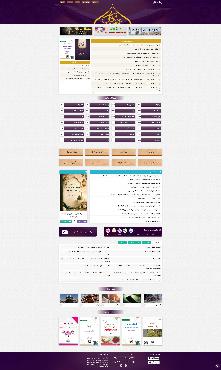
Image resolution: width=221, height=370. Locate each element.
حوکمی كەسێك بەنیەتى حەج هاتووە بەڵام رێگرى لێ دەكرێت (142, 69)
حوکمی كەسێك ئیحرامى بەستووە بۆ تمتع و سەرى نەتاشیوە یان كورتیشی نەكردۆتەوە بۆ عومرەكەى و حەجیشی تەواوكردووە (127, 79)
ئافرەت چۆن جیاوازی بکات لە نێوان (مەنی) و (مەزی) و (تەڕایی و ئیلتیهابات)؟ (139, 206)
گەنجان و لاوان (149, 122)
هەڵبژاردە (123, 152)
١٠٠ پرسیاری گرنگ (97, 152)
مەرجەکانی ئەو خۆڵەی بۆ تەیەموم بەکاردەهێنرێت (78, 78)
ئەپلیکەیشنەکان (71, 152)
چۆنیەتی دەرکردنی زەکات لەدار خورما (81, 75)
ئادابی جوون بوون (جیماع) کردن (82, 65)
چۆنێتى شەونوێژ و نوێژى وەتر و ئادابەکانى (148, 198)
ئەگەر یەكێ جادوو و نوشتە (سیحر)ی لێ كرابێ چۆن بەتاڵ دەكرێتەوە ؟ (141, 213)
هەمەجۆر (149, 140)
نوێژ (123, 110)
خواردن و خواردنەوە (98, 128)
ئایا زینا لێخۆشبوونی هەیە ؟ (152, 221)
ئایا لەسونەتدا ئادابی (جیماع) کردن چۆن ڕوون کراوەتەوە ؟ (144, 187)
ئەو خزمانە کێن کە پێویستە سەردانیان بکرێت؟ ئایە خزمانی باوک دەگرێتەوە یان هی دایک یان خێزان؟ (85, 252)
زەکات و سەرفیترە (72, 110)
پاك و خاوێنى (149, 110)
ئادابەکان (149, 134)
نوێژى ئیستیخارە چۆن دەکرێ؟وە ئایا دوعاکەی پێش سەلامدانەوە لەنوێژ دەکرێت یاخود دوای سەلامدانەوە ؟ (131, 175)
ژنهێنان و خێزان (97, 116)
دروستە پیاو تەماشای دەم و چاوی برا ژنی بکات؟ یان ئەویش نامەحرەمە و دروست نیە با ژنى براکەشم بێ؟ (137, 273)
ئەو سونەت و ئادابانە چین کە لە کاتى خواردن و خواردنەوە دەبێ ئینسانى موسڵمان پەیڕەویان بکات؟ (86, 273)
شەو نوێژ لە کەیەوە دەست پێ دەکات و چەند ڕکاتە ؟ (146, 202)
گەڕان (62, 2)
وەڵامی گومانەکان (70, 163)
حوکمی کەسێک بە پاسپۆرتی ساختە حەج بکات (147, 65)
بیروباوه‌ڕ (149, 104)
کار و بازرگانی (124, 128)
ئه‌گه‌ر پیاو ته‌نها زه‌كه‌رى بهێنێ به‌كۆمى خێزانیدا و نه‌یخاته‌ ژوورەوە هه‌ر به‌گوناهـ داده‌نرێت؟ (135, 194)
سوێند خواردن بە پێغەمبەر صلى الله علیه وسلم (79, 69)
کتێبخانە (70, 2)
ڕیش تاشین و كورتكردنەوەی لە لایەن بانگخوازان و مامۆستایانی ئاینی (141, 57)
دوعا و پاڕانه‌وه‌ (98, 122)
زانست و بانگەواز (72, 134)
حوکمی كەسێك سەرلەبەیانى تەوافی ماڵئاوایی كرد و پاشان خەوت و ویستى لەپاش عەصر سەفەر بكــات (132, 83)
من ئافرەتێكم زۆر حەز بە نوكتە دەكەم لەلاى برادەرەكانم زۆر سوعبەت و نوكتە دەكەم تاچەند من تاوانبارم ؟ (85, 259)
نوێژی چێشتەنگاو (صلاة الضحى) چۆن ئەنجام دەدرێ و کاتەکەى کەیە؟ (140, 217)
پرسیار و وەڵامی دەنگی (72, 140)
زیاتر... (92, 93)
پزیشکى (124, 140)
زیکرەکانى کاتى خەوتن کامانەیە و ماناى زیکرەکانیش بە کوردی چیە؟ (142, 190)
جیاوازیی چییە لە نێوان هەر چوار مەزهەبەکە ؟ (146, 61)
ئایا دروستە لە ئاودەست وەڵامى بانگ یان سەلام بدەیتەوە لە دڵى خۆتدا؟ (141, 279)
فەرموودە (72, 104)
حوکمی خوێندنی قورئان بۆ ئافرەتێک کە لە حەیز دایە (78, 72)
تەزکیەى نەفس (97, 134)
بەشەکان (95, 2)
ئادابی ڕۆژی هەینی (156, 258)
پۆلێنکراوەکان (86, 2)
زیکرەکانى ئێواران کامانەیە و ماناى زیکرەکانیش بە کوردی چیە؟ (143, 183)
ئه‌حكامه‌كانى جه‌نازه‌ (123, 116)
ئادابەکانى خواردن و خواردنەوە (153, 251)
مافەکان (124, 134)
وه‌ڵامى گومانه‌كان (72, 128)
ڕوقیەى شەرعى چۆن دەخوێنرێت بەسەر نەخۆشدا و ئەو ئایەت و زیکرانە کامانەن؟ (138, 209)
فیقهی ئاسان (105, 140)
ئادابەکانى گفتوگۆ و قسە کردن (153, 247)
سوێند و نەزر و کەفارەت (124, 122)
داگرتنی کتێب (65, 221)
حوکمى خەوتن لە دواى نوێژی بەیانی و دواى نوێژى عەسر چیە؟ (93, 247)
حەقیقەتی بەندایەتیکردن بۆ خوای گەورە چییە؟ (146, 49)
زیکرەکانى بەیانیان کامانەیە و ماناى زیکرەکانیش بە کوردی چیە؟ (143, 179)
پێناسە (77, 2)
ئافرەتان (71, 116)
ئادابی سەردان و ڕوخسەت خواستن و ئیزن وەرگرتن (97, 265)
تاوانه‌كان (149, 128)
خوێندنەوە (81, 221)
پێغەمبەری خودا (98, 104)
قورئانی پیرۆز (123, 104)
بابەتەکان (150, 152)
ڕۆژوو (97, 110)
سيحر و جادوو (72, 122)
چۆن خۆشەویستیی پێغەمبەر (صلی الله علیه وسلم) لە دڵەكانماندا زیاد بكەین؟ (138, 45)
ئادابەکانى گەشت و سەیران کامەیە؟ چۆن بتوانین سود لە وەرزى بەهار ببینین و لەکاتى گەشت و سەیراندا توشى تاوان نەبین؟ (136, 266)
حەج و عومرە (149, 116)
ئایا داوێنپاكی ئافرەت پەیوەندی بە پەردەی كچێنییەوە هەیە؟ (143, 53)
